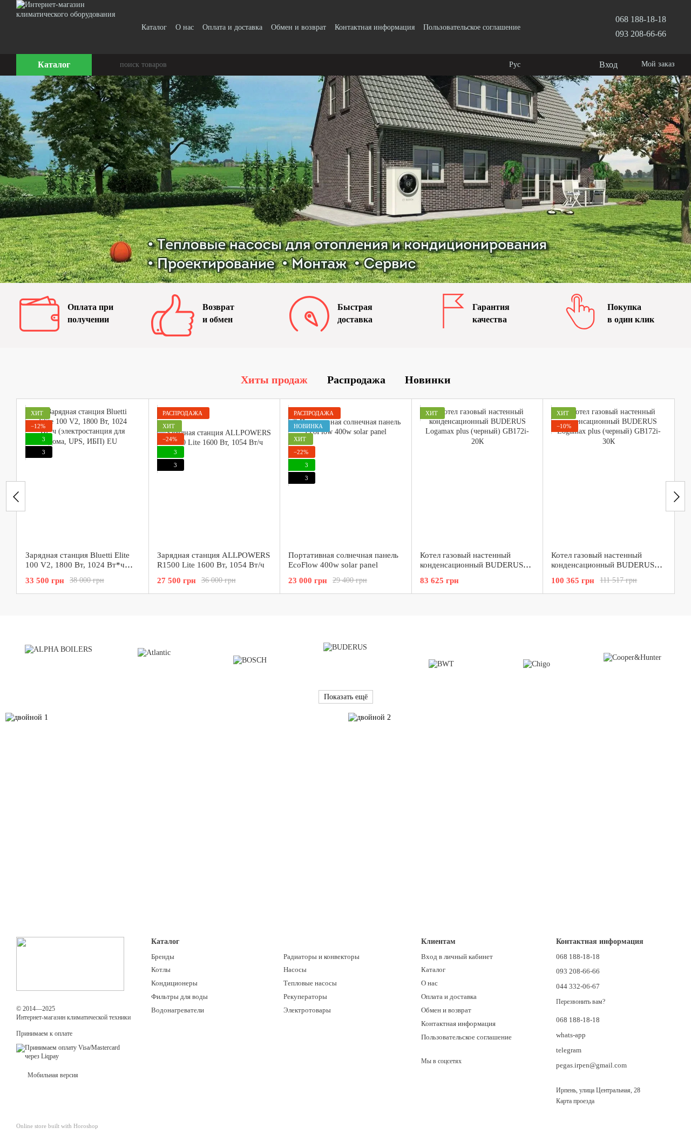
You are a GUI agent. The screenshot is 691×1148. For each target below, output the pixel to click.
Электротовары (307, 1010)
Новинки (428, 380)
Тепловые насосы (310, 983)
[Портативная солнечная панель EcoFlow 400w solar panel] (345, 474)
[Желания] (568, 64)
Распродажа (356, 380)
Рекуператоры (305, 996)
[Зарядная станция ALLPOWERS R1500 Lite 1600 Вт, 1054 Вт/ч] (214, 474)
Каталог (154, 27)
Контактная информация (375, 27)
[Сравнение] (546, 64)
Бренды (162, 957)
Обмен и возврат (298, 27)
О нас (184, 27)
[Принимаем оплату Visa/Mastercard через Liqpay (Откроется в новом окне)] (75, 1051)
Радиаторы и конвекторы (321, 957)
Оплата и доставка (232, 27)
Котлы (161, 969)
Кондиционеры (174, 983)
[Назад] (15, 496)
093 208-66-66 (640, 33)
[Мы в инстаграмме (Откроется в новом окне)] (548, 27)
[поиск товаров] (111, 64)
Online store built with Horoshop (57, 1126)
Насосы (295, 969)
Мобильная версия (52, 1075)
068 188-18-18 (640, 19)
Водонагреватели (177, 1010)
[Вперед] (675, 496)
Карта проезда (575, 1101)
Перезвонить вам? (580, 1001)
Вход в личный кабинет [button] (457, 957)
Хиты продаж (274, 380)
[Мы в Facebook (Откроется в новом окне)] (535, 27)
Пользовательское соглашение (471, 27)
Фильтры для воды (179, 996)
